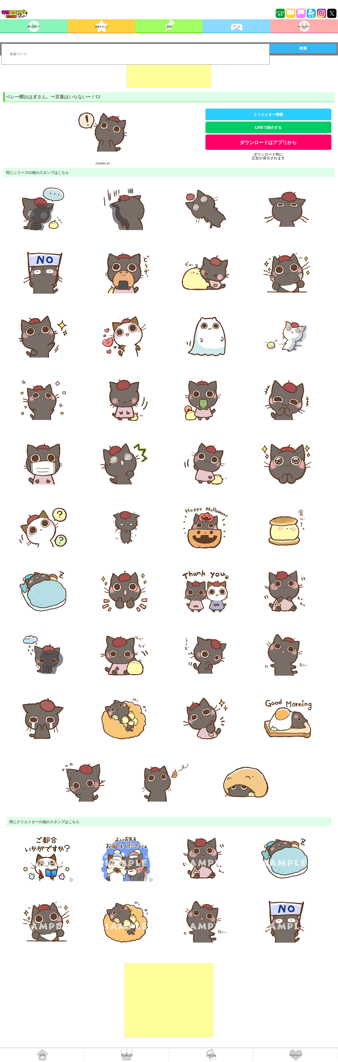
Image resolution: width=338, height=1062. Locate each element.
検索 (303, 48)
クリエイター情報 (268, 114)
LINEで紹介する (268, 127)
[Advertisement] (169, 75)
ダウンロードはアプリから (268, 142)
